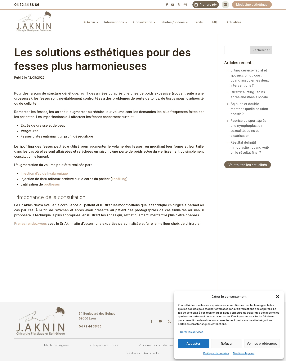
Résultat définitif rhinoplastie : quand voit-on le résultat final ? (250, 147)
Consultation (142, 22)
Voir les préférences (262, 343)
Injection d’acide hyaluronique (44, 173)
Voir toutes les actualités (247, 165)
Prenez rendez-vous (30, 223)
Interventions (114, 22)
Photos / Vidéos (173, 22)
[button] (278, 297)
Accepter (193, 343)
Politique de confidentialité (157, 345)
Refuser (227, 343)
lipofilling (119, 179)
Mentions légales (243, 353)
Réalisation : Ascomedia (143, 353)
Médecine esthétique (252, 4)
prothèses (52, 184)
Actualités (234, 22)
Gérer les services (191, 332)
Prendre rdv (208, 4)
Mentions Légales (56, 345)
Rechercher (261, 50)
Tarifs (198, 22)
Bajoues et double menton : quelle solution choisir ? (249, 109)
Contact (225, 4)
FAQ (214, 22)
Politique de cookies (216, 353)
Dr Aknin (89, 22)
